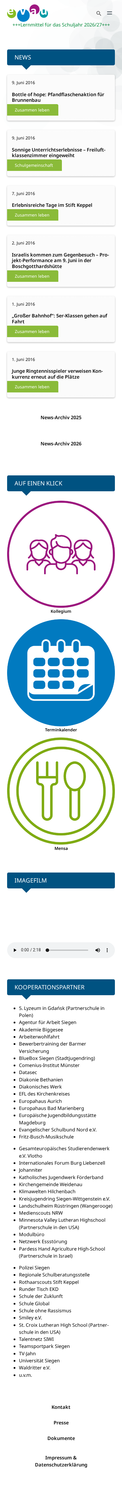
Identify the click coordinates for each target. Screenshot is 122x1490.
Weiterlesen (27, 98)
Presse (61, 1422)
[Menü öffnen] (109, 13)
